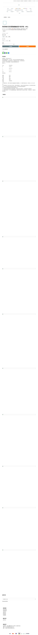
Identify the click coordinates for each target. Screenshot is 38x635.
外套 (7, 11)
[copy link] (8, 53)
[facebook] (5, 53)
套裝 (30, 8)
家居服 (22, 11)
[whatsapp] (6, 53)
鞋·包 (17, 11)
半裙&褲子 (12, 11)
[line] (3, 53)
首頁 (8, 8)
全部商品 (5, 17)
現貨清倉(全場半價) (29, 11)
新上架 (12, 8)
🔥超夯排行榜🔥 (18, 8)
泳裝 (19, 13)
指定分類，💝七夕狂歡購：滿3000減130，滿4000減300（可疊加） (15, 28)
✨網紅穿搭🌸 (25, 8)
